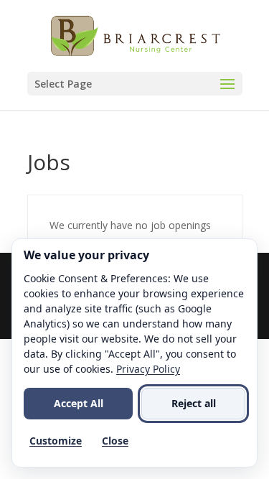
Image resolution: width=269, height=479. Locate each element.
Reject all (193, 403)
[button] (134, 84)
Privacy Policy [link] (148, 369)
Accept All (78, 403)
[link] (136, 35)
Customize (55, 440)
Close (115, 440)
